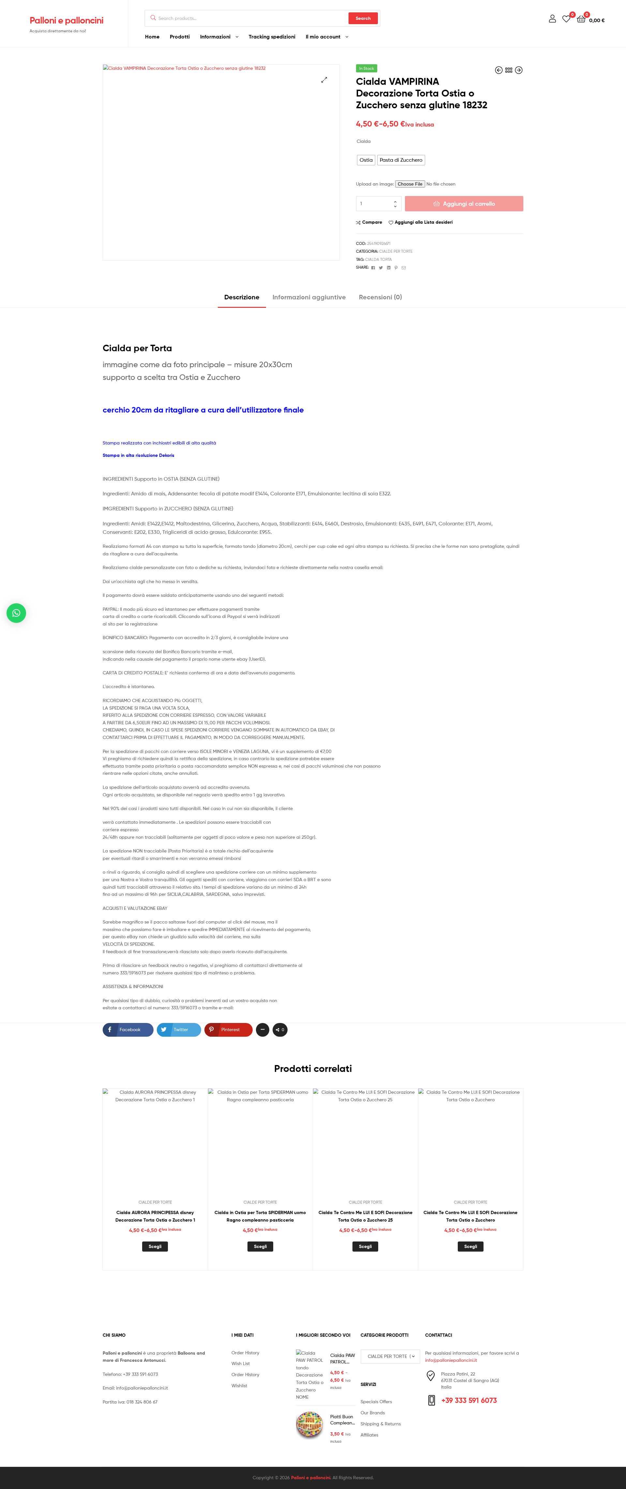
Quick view (171, 1146)
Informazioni (215, 36)
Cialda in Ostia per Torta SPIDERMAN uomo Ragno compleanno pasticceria (260, 1216)
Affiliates (369, 1434)
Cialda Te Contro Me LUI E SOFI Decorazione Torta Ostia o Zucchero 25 (365, 1216)
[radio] (366, 160)
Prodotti (180, 36)
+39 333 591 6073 (140, 1374)
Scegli (155, 1246)
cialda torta (378, 259)
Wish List (240, 1363)
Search (363, 18)
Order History (245, 1352)
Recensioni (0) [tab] (380, 297)
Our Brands (373, 1412)
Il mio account (323, 36)
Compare (372, 222)
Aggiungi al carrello (469, 203)
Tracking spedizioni (272, 36)
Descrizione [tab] (242, 297)
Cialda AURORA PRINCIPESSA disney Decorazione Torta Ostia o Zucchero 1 (155, 1216)
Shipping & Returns (381, 1423)
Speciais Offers (376, 1401)
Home (152, 36)
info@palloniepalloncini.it (142, 1388)
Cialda (364, 141)
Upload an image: (375, 184)
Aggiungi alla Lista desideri (424, 222)
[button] (324, 79)
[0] (566, 18)
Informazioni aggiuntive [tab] (309, 297)
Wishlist (239, 1385)
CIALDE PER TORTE (395, 251)
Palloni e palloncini (66, 20)
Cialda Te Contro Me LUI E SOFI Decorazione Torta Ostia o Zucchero (470, 1216)
